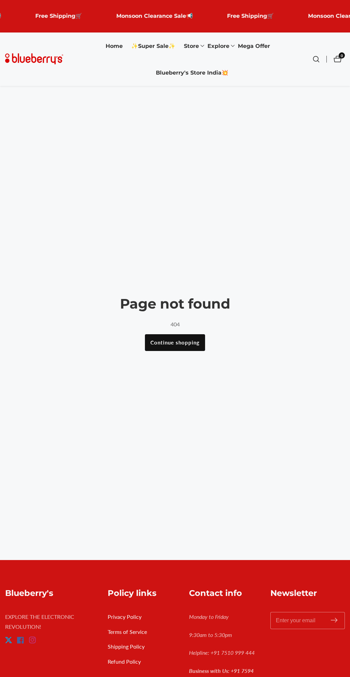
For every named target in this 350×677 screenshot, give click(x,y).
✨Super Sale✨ (153, 46)
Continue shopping (175, 342)
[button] (191, 45)
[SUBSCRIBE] (334, 620)
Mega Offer (254, 46)
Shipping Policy (126, 646)
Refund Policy (124, 661)
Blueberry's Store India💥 (192, 72)
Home (114, 46)
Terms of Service (127, 631)
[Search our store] (319, 59)
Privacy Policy (125, 616)
